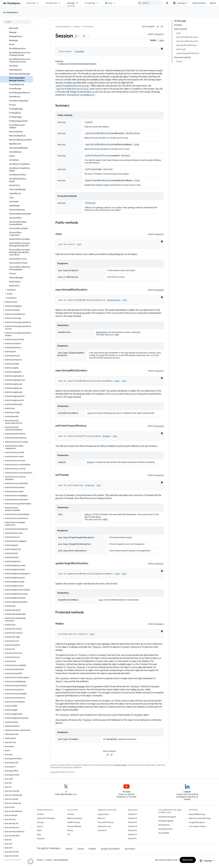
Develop (71, 3)
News (39, 830)
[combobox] (150, 3)
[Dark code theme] (161, 48)
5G (68, 834)
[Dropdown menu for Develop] (78, 3)
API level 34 (159, 475)
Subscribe (188, 860)
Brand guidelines (61, 860)
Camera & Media (74, 826)
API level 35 (159, 290)
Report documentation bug (200, 818)
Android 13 (132, 830)
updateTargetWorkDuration (98, 180)
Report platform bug (197, 814)
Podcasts (40, 838)
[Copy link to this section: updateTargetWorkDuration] (90, 563)
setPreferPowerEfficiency (98, 155)
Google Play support (197, 822)
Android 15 (132, 822)
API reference (10, 12)
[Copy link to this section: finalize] (66, 623)
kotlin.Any (59, 61)
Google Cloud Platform (110, 849)
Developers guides (165, 821)
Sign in (213, 3)
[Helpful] (158, 27)
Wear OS (101, 818)
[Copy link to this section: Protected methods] (86, 612)
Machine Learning (74, 818)
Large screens (103, 814)
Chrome (80, 849)
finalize (89, 203)
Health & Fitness (73, 822)
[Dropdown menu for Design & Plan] (60, 3)
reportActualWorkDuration (98, 133)
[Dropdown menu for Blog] (115, 3)
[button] (16, 290)
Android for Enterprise (46, 818)
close (88, 122)
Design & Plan (51, 3)
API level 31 (159, 34)
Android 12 (132, 834)
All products (130, 849)
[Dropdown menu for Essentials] (39, 3)
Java (161, 40)
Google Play (90, 3)
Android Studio (199, 3)
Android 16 (132, 818)
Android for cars (104, 826)
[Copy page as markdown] (84, 36)
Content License (120, 765)
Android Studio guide (167, 817)
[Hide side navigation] (30, 861)
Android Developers (62, 26)
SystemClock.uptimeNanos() (81, 95)
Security (40, 822)
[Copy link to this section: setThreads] (71, 475)
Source (40, 826)
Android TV (102, 830)
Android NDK (163, 833)
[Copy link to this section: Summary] (71, 105)
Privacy (70, 830)
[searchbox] (17, 22)
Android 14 (132, 826)
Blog (110, 3)
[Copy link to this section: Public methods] (80, 222)
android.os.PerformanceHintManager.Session (77, 64)
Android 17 (132, 814)
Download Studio (165, 829)
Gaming (70, 814)
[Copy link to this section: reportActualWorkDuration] (89, 289)
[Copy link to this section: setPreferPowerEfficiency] (89, 425)
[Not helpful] (162, 27)
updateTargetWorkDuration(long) (72, 86)
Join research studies (197, 826)
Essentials (31, 3)
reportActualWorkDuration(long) (72, 89)
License (48, 860)
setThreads (90, 169)
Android (40, 814)
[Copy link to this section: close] (64, 234)
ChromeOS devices (105, 822)
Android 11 (132, 838)
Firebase (92, 849)
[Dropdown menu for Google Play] (98, 3)
